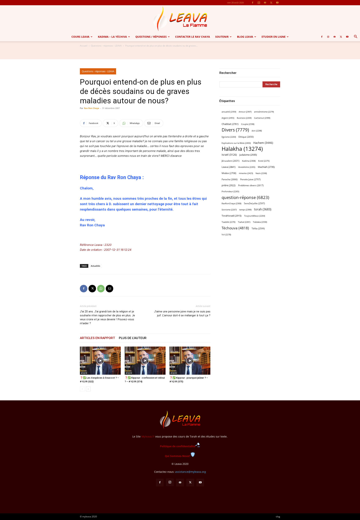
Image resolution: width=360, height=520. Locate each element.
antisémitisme (264, 111)
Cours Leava (80, 36)
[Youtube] (277, 2)
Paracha (230, 179)
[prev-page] (82, 389)
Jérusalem (230, 160)
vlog (278, 516)
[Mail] (265, 2)
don (257, 130)
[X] (271, 2)
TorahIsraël (232, 215)
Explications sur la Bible (236, 143)
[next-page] (88, 389)
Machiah (266, 167)
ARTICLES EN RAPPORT (97, 338)
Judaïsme (248, 154)
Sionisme (229, 209)
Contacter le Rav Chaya (192, 36)
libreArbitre (246, 167)
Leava (229, 167)
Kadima (249, 161)
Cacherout (262, 117)
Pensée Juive (250, 179)
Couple (247, 124)
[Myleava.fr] (180, 18)
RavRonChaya (231, 203)
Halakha (242, 149)
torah (262, 209)
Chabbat (230, 124)
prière (229, 185)
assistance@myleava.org (190, 471)
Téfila (258, 228)
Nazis (261, 173)
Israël (229, 154)
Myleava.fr (147, 436)
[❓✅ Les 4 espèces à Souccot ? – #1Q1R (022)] (100, 361)
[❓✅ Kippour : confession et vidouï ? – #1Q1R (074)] (145, 361)
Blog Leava (245, 36)
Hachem (263, 143)
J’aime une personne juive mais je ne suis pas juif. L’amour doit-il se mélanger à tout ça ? (182, 313)
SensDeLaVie (254, 203)
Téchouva (235, 228)
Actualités (95, 265)
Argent (228, 117)
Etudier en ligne (274, 36)
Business (244, 118)
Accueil (83, 45)
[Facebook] (252, 2)
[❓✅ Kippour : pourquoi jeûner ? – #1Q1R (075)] (190, 361)
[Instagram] (259, 2)
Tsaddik (228, 222)
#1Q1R (84, 373)
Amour (245, 111)
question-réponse (245, 197)
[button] (355, 37)
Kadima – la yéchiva (112, 36)
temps (245, 209)
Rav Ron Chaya (91, 108)
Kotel (263, 161)
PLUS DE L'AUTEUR (132, 338)
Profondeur (230, 191)
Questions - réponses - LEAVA (106, 45)
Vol (226, 234)
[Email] (109, 288)
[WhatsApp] (101, 288)
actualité (229, 111)
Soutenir (222, 36)
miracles (246, 173)
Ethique (246, 136)
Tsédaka (260, 222)
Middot (229, 173)
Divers (235, 130)
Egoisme (229, 137)
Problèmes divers (251, 185)
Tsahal (244, 222)
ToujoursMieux (254, 216)
